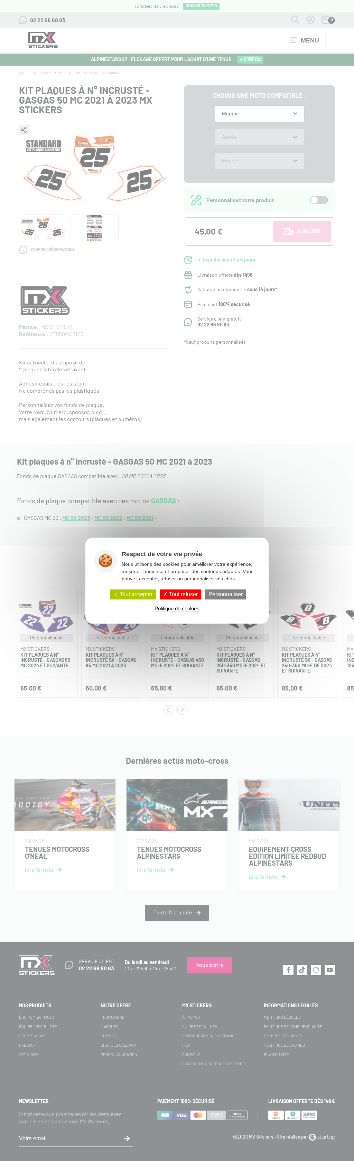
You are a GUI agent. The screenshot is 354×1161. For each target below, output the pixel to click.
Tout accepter (135, 594)
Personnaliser (225, 594)
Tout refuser (183, 594)
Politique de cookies (177, 608)
